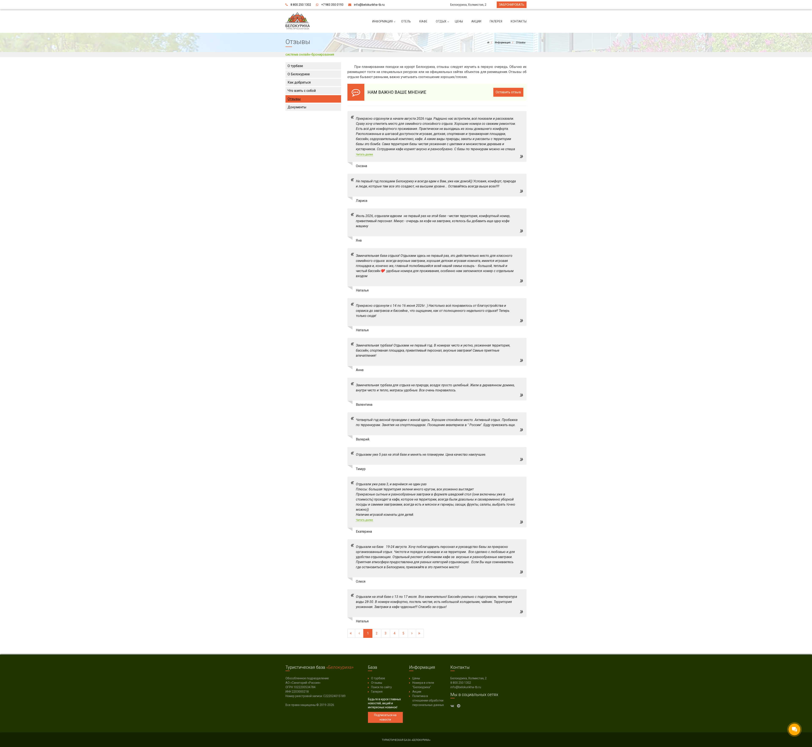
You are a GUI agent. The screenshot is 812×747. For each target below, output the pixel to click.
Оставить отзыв (508, 92)
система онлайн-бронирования (309, 54)
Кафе (423, 21)
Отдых (441, 21)
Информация (382, 21)
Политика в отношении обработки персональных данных (428, 700)
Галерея (496, 21)
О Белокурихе (299, 74)
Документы (297, 107)
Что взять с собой (302, 91)
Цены (459, 21)
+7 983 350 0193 (332, 4)
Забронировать (511, 4)
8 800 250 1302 (301, 4)
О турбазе (295, 66)
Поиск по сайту (381, 687)
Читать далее (364, 154)
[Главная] (488, 42)
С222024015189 (334, 696)
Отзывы (294, 99)
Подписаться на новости (385, 717)
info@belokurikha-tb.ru (369, 4)
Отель (406, 21)
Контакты (519, 21)
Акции (476, 21)
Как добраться (299, 82)
